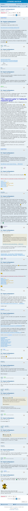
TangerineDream (3, 17)
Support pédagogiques (7, 9)
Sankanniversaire (4, 182)
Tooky (4, 349)
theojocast (2, 361)
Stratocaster (3, 338)
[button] (13, 15)
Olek (1, 289)
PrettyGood (5, 226)
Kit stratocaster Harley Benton (6, 341)
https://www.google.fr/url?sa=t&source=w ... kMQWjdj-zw (12, 303)
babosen (2, 86)
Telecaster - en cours (4, 340)
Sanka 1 (2, 278)
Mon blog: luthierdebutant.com (6, 345)
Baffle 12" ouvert (3, 186)
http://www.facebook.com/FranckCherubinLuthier (9, 60)
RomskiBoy (3, 192)
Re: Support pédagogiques (8, 21)
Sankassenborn (3, 184)
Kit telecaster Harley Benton (5, 342)
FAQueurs (7, 10)
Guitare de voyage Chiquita (5, 339)
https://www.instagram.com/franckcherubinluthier (9, 61)
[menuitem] (3, 4)
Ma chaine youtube (4, 346)
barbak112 (2, 309)
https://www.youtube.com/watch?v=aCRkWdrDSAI (11, 325)
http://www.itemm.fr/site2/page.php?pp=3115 (10, 27)
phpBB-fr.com (16, 508)
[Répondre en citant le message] (24, 19)
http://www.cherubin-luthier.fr (6, 59)
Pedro (5, 377)
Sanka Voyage (3, 183)
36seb (5, 167)
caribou (5, 45)
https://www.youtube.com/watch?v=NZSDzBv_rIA (11, 332)
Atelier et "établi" (3, 185)
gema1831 (7, 389)
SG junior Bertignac (4, 337)
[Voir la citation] (12, 398)
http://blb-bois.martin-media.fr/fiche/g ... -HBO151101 (12, 164)
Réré (1, 67)
